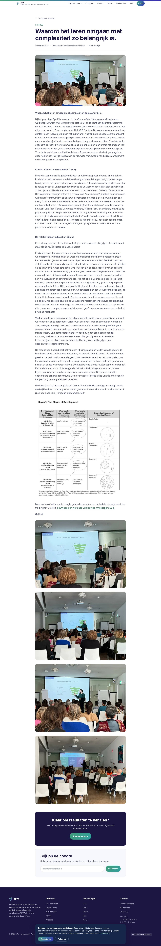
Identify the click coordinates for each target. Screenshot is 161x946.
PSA (84, 916)
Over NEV (124, 912)
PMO (85, 908)
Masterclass (121, 3)
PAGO (85, 912)
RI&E (85, 904)
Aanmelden (113, 869)
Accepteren (46, 939)
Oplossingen (74, 3)
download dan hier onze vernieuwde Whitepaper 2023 (85, 507)
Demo (140, 3)
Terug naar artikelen (46, 18)
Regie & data (51, 908)
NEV (131, 3)
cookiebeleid (104, 933)
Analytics (89, 3)
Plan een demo (80, 836)
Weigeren (62, 939)
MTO (85, 920)
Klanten (100, 3)
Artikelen (49, 920)
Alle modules (51, 912)
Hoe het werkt (52, 904)
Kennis (109, 3)
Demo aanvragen (127, 904)
